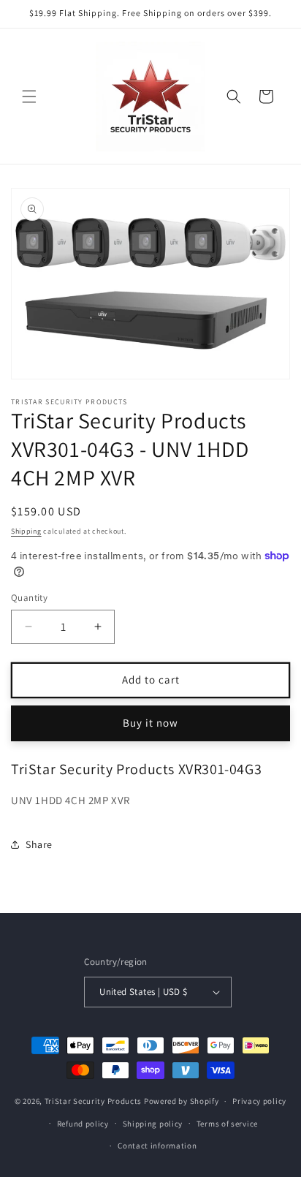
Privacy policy (259, 1101)
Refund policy (83, 1124)
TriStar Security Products (93, 1101)
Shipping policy (153, 1124)
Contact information (157, 1145)
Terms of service (227, 1124)
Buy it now (150, 723)
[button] (29, 96)
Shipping (26, 531)
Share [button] (39, 844)
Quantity (29, 597)
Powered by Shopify (181, 1101)
